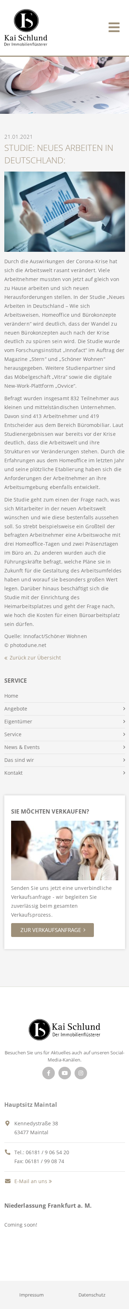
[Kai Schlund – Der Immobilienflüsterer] (64, 1031)
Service (13, 734)
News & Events (22, 747)
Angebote (15, 708)
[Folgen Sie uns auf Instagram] (81, 1073)
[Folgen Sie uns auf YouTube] (64, 1073)
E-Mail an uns (30, 1181)
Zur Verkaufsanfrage (50, 929)
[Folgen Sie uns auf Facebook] (48, 1073)
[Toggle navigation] (114, 26)
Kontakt (13, 772)
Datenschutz (91, 1295)
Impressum (31, 1295)
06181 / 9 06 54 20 (47, 1152)
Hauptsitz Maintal (30, 1105)
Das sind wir (19, 760)
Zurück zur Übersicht (35, 657)
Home (11, 695)
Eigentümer (18, 721)
